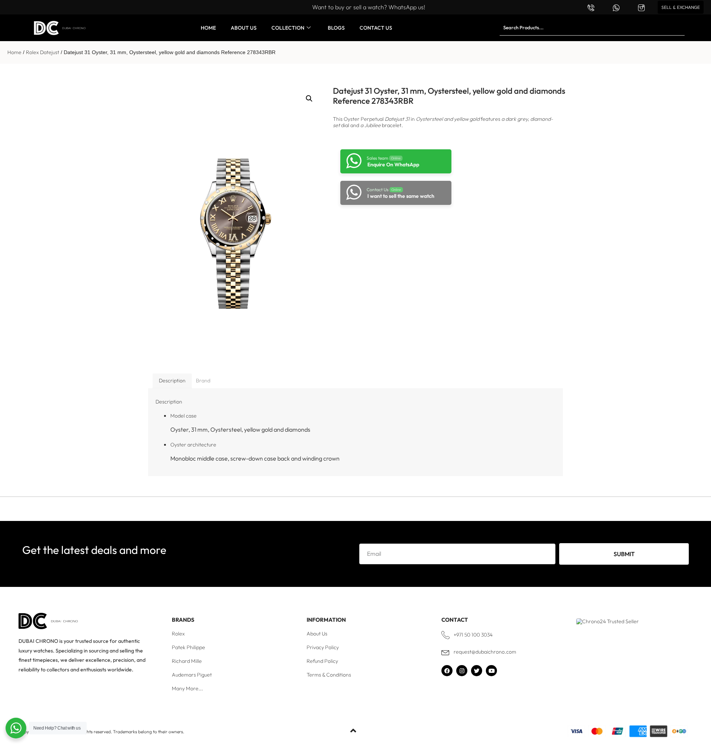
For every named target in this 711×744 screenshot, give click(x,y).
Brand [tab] (203, 380)
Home (14, 52)
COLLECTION (287, 27)
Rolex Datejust (42, 52)
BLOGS (336, 27)
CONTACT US (376, 27)
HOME (208, 27)
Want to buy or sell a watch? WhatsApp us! (368, 7)
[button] (309, 98)
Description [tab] (172, 380)
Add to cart (392, 224)
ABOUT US (244, 27)
